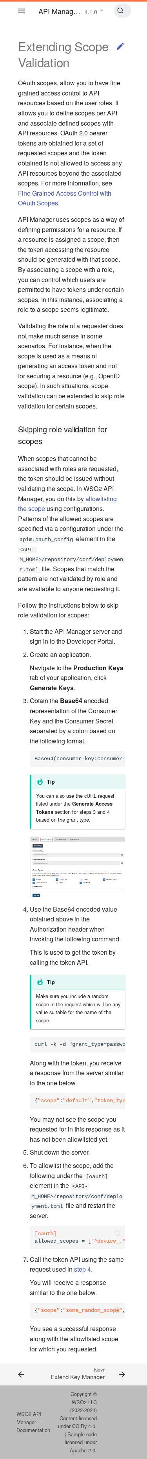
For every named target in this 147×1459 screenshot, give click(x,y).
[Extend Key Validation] (27, 1374)
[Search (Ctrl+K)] (123, 11)
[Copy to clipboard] (117, 759)
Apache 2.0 (82, 1450)
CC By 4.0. (84, 1426)
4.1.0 (91, 12)
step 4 (82, 1269)
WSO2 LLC (84, 1402)
